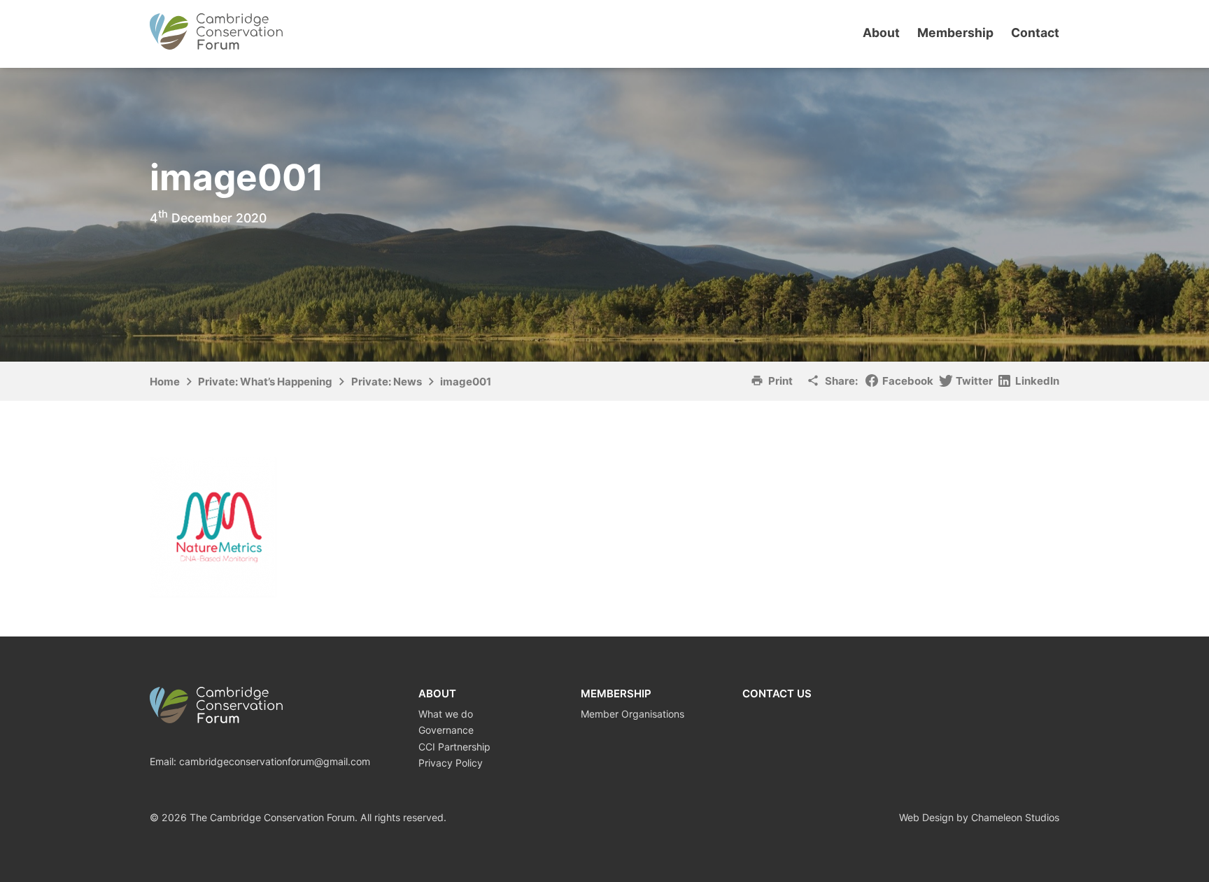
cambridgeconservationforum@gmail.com (274, 761)
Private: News (386, 381)
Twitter (974, 380)
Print (780, 380)
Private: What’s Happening (265, 381)
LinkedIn (1037, 380)
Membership (955, 32)
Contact (1035, 32)
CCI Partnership (454, 747)
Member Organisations (632, 714)
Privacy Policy (450, 763)
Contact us (777, 693)
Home (165, 381)
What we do (445, 714)
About (881, 32)
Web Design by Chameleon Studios (979, 817)
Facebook (907, 380)
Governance (446, 730)
